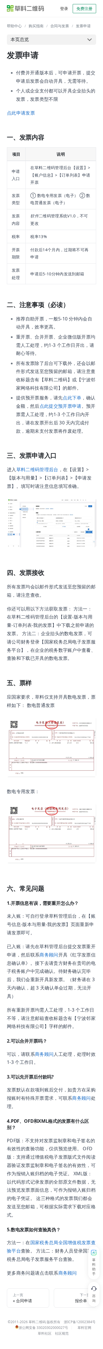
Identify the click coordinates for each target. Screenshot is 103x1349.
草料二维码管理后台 (37, 469)
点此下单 (72, 398)
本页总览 (20, 39)
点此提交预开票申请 (60, 406)
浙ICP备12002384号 (80, 1321)
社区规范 (62, 1333)
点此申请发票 (21, 113)
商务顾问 (48, 955)
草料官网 (84, 1327)
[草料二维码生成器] (25, 8)
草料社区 (45, 1333)
